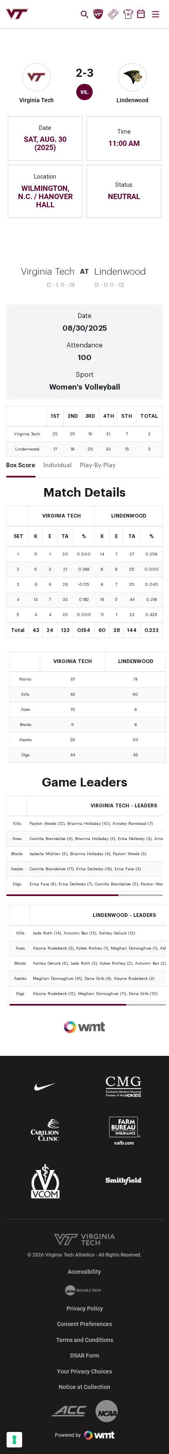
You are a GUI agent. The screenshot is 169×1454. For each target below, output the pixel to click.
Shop (128, 14)
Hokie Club (98, 14)
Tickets (113, 14)
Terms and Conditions (84, 1340)
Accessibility (84, 1271)
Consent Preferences (84, 1324)
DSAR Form (84, 1355)
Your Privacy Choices (84, 1371)
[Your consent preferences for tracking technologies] (14, 1439)
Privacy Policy (84, 1308)
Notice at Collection (84, 1387)
